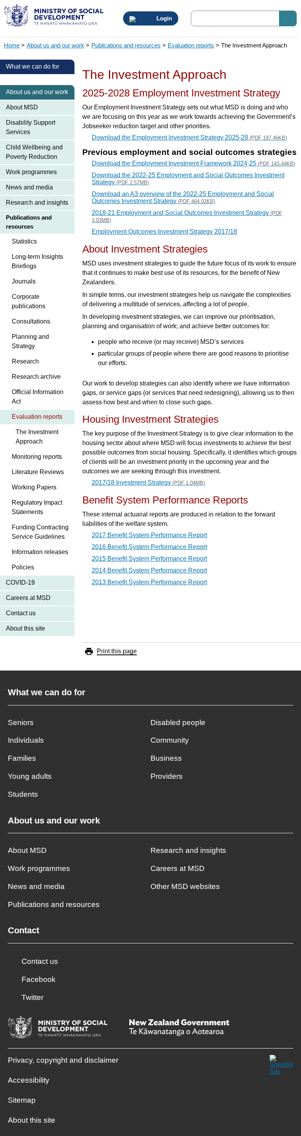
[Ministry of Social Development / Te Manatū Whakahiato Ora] (55, 16)
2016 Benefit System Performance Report (149, 546)
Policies (23, 567)
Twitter (33, 997)
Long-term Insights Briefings (37, 261)
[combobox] (244, 18)
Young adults (30, 776)
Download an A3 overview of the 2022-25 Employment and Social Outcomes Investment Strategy (183, 197)
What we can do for (32, 66)
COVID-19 (20, 582)
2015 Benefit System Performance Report (149, 558)
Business (166, 758)
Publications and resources (126, 45)
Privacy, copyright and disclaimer (63, 1060)
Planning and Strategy (30, 341)
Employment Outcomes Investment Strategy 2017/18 (164, 231)
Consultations (31, 321)
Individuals (26, 740)
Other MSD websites (185, 886)
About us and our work (55, 45)
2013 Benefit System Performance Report (149, 582)
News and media (29, 187)
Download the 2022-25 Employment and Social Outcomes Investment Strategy (188, 178)
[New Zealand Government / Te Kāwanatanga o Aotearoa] (179, 1028)
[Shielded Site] (281, 1066)
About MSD (22, 107)
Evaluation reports (191, 45)
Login (163, 18)
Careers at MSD (28, 597)
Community (169, 740)
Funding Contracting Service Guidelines (40, 532)
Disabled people (177, 722)
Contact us (21, 613)
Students (23, 794)
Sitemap (22, 1100)
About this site (25, 628)
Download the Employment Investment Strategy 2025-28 (189, 137)
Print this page (117, 651)
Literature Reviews (38, 472)
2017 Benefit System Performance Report (149, 535)
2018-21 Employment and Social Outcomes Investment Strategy (187, 216)
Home (12, 45)
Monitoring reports (37, 456)
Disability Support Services (30, 127)
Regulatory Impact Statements (37, 507)
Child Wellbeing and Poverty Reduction (34, 152)
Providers (166, 776)
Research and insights (37, 202)
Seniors (21, 722)
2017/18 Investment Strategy (148, 482)
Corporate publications (28, 301)
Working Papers (34, 487)
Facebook (39, 979)
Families (22, 758)
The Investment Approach (37, 437)
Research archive (36, 376)
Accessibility (28, 1080)
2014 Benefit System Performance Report (149, 570)
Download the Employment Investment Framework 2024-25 (193, 163)
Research (25, 361)
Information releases (40, 552)
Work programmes (31, 172)
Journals (24, 281)
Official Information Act (37, 397)
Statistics (24, 241)
